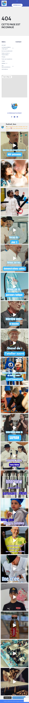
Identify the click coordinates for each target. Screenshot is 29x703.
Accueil (4, 45)
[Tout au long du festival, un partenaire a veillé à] (14, 625)
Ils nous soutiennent (7, 51)
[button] (17, 1)
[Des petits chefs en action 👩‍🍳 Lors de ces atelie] (14, 512)
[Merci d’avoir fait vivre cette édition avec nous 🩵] (14, 371)
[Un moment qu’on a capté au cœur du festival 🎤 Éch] (14, 456)
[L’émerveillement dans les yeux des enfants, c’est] (14, 173)
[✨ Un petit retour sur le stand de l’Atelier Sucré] (14, 343)
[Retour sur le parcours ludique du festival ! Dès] (14, 286)
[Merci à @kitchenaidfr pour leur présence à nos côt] (14, 681)
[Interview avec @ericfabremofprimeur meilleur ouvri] (14, 540)
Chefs (3, 61)
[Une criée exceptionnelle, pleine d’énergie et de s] (14, 569)
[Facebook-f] (11, 117)
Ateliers (4, 63)
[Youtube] (17, 117)
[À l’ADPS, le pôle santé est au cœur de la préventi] (14, 653)
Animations (5, 69)
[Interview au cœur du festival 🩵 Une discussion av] (14, 427)
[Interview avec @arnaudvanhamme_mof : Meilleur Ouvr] (14, 145)
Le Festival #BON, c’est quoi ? (6, 48)
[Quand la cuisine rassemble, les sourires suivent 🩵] (14, 202)
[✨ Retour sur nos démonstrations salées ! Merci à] (14, 258)
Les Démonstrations (6, 66)
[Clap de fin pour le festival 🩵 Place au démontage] (14, 597)
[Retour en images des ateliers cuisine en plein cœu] (14, 399)
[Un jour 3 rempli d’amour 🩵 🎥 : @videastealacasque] (14, 230)
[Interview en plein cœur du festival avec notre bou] (14, 314)
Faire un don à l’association (5, 53)
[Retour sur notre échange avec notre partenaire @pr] (14, 484)
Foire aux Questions (7, 59)
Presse (3, 57)
